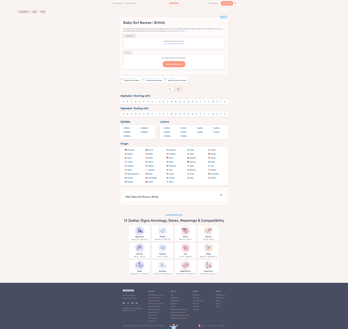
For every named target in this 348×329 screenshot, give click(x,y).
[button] (118, 3)
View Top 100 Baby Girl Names (174, 44)
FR (235, 3)
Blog (172, 295)
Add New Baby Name (174, 64)
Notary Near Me (175, 300)
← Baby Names (23, 12)
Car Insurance (152, 315)
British (43, 12)
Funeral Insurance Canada (178, 312)
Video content (130, 3)
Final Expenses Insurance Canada (180, 315)
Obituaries (196, 303)
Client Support (213, 3)
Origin (35, 12)
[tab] (170, 89)
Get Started (227, 3)
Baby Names (196, 295)
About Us (218, 300)
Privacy (210, 325)
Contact (218, 306)
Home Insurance (153, 318)
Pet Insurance (152, 321)
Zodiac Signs (196, 298)
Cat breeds (196, 309)
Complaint (222, 325)
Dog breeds (196, 306)
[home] (174, 3)
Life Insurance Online (129, 295)
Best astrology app (198, 300)
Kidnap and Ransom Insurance (179, 318)
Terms (215, 325)
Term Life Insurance (153, 306)
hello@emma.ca (220, 295)
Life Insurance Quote (154, 298)
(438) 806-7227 (220, 298)
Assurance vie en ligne (129, 298)
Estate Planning (175, 298)
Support (218, 303)
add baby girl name (179, 31)
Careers (173, 306)
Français (203, 325)
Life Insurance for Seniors (155, 303)
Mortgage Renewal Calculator (179, 309)
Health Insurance (153, 312)
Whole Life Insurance (154, 309)
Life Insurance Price (154, 300)
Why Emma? (174, 303)
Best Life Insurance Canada (155, 295)
